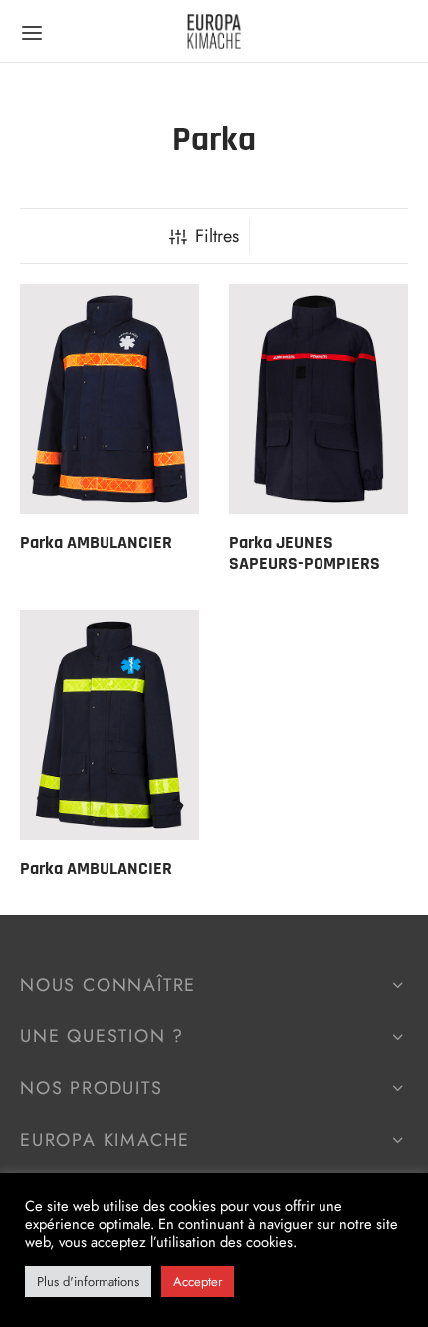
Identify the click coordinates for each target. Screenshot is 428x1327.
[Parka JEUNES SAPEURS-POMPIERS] (318, 399)
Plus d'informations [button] (88, 1281)
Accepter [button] (197, 1281)
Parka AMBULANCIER (96, 542)
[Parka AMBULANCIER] (109, 399)
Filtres (217, 236)
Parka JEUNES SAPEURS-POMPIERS (304, 553)
